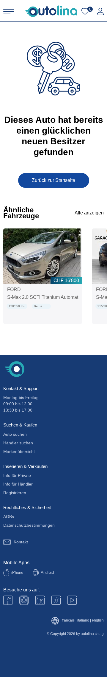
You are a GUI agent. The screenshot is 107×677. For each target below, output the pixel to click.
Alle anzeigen (89, 212)
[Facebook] (7, 600)
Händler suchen (18, 442)
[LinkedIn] (40, 600)
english (98, 620)
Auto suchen (15, 434)
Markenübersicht (19, 451)
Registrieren (14, 492)
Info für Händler (18, 484)
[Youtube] (24, 600)
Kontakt (21, 542)
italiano (83, 620)
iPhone (17, 572)
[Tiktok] (56, 600)
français (68, 620)
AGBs (8, 516)
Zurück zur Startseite (53, 180)
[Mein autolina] (100, 12)
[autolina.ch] (51, 11)
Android (47, 572)
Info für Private (17, 475)
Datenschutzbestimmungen (29, 525)
